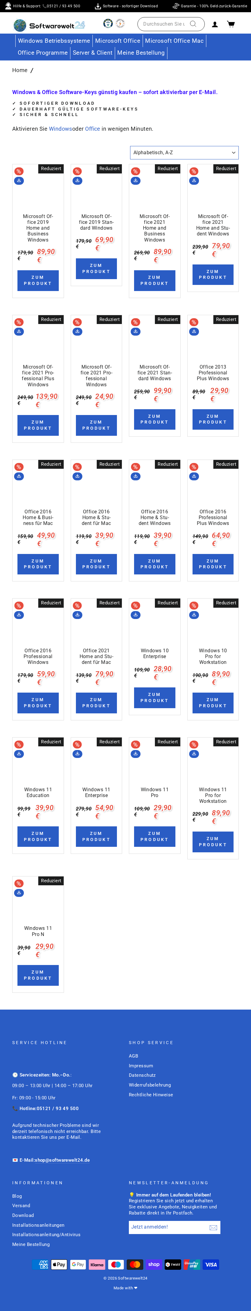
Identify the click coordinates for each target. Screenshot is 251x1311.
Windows (60, 129)
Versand (21, 1205)
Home (20, 70)
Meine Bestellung (141, 52)
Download (23, 1215)
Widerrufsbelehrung (150, 1085)
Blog (17, 1196)
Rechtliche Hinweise (151, 1095)
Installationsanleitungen (38, 1225)
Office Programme (43, 52)
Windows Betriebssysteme (54, 40)
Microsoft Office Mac (174, 40)
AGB (133, 1056)
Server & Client (93, 52)
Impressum (141, 1066)
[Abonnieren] (213, 1227)
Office (92, 129)
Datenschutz (142, 1075)
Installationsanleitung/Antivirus (46, 1234)
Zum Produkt (38, 280)
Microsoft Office (117, 40)
